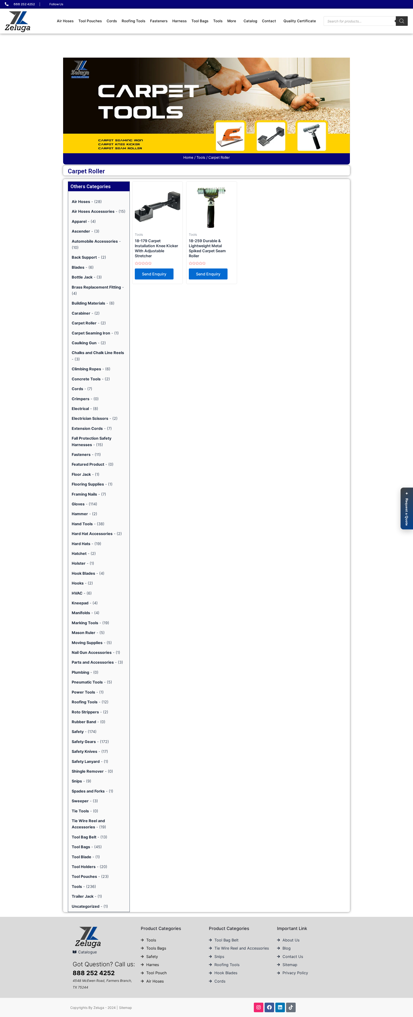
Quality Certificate (299, 21)
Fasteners (159, 21)
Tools (218, 21)
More (231, 21)
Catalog (250, 21)
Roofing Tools (133, 21)
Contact (269, 21)
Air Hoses (65, 21)
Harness (179, 21)
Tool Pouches (90, 21)
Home (188, 157)
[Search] (402, 21)
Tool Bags (199, 21)
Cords (112, 21)
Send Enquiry (154, 274)
